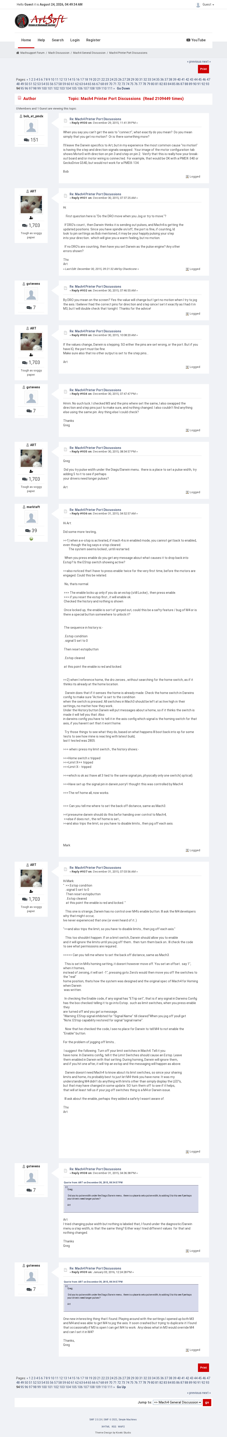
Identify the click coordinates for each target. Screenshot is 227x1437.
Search (58, 40)
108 (92, 88)
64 (85, 84)
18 (86, 79)
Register (93, 40)
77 (140, 84)
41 (183, 79)
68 (102, 84)
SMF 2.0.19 (95, 1419)
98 (35, 88)
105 (74, 88)
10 (52, 79)
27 (124, 79)
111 (110, 88)
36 (162, 79)
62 (77, 84)
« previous (194, 61)
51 (30, 84)
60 (68, 84)
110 (104, 88)
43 (191, 79)
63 (81, 84)
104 (68, 88)
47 (208, 79)
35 (158, 79)
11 (57, 79)
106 (80, 88)
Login (75, 40)
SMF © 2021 (110, 1419)
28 (128, 79)
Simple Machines (128, 1419)
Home (26, 40)
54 (43, 84)
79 (148, 84)
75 (131, 84)
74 (127, 84)
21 (99, 79)
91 (199, 84)
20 (94, 79)
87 (182, 84)
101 (50, 88)
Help (41, 40)
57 (56, 84)
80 (153, 84)
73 (123, 84)
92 (203, 84)
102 (56, 88)
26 (120, 79)
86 (178, 84)
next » (206, 61)
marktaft (33, 507)
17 (82, 79)
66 (94, 84)
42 (187, 79)
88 (186, 84)
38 (170, 79)
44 (196, 79)
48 (18, 84)
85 (174, 84)
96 (26, 88)
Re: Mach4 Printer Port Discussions (95, 119)
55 (47, 84)
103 (62, 88)
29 (132, 79)
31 (141, 79)
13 (65, 79)
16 (78, 79)
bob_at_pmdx (33, 116)
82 (161, 84)
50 (26, 84)
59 (64, 84)
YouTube (198, 40)
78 (144, 84)
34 (153, 79)
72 (119, 84)
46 (204, 79)
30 (137, 79)
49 (22, 84)
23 (107, 79)
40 (179, 79)
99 (39, 88)
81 (157, 84)
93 (207, 84)
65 (89, 84)
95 (22, 88)
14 (69, 79)
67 (98, 84)
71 (115, 84)
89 (190, 84)
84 (169, 84)
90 (195, 84)
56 (51, 84)
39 (174, 79)
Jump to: (145, 1402)
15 (73, 79)
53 (39, 84)
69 (106, 84)
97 (30, 88)
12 (61, 79)
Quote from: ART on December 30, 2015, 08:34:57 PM (93, 1182)
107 (86, 88)
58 (60, 84)
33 (149, 79)
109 (98, 88)
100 (44, 88)
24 (111, 79)
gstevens (33, 283)
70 (110, 84)
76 (136, 84)
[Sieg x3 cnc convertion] (31, 538)
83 (165, 84)
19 (90, 79)
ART (33, 191)
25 (115, 79)
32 (145, 79)
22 (103, 79)
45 (200, 79)
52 (35, 84)
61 (72, 84)
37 (166, 79)
